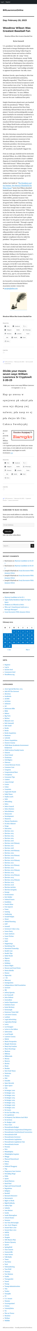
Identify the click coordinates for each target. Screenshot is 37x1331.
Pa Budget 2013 (10, 1098)
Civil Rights (8, 760)
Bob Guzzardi (9, 723)
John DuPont (9, 997)
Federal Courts (9, 899)
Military (7, 1054)
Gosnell (7, 926)
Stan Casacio (9, 1249)
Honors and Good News (13, 968)
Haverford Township (12, 948)
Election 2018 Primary (12, 850)
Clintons (7, 762)
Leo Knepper (9, 1027)
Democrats (8, 814)
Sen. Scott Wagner (11, 1225)
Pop (6, 1169)
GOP (6, 924)
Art (6, 706)
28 (9, 646)
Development (9, 816)
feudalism (8, 902)
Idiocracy (8, 980)
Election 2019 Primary (12, 855)
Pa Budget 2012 (10, 1095)
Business (8, 735)
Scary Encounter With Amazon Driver (17, 612)
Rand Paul (8, 1183)
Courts (7, 784)
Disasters (8, 819)
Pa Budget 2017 (10, 1107)
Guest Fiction (9, 936)
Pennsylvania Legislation (13, 1139)
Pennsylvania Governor (12, 1137)
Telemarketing (10, 1267)
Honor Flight (9, 965)
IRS (6, 990)
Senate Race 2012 (10, 1230)
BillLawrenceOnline (13, 10)
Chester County (10, 743)
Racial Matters (9, 1181)
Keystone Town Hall (11, 1012)
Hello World (9, 956)
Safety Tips (8, 1205)
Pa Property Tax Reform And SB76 (16, 1117)
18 (27, 639)
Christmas (8, 757)
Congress (8, 770)
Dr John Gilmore (10, 823)
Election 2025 (9, 882)
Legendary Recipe (11, 1022)
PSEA (6, 1176)
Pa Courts (8, 1110)
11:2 (12, 453)
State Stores (9, 1254)
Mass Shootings (10, 1049)
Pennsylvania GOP (11, 1134)
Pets (6, 1149)
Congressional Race (11, 772)
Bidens (7, 713)
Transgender (9, 1279)
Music (7, 1066)
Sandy (7, 1213)
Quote (7, 1178)
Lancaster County (11, 1014)
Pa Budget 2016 (10, 1105)
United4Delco (9, 1308)
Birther (7, 718)
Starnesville (9, 1252)
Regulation (8, 1188)
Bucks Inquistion (10, 733)
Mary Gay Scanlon (11, 1046)
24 (23, 642)
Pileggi (7, 1156)
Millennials (8, 1056)
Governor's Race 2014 (12, 929)
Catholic (7, 738)
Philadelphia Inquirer (12, 1154)
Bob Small (8, 726)
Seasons (7, 1220)
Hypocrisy (8, 975)
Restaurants (9, 1198)
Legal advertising (10, 1019)
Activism (7, 701)
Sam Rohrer (9, 1210)
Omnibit (7, 1081)
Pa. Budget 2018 (10, 1122)
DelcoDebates (9, 811)
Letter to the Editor (11, 1029)
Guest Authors (9, 934)
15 (14, 639)
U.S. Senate (8, 1298)
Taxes (7, 1259)
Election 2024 (9, 877)
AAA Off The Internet (12, 691)
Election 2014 (9, 836)
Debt (6, 799)
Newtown (8, 1073)
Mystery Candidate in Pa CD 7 (14, 597)
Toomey (7, 1272)
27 (5, 646)
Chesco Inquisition (11, 740)
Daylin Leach (9, 797)
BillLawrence (9, 361)
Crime (7, 787)
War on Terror (9, 1313)
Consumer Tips (10, 777)
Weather (7, 1316)
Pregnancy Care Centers (13, 1171)
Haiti (6, 941)
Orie (6, 1088)
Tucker (7, 1291)
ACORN (7, 699)
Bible (6, 711)
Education (8, 828)
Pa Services (8, 1120)
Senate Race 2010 (10, 1227)
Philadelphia (9, 1152)
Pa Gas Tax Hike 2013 (12, 1112)
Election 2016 (9, 841)
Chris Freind (9, 755)
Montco (7, 1061)
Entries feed (9, 669)
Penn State (8, 1125)
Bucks (7, 730)
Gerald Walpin (9, 916)
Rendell (7, 1193)
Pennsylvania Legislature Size (15, 1142)
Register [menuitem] (8, 2)
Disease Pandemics (11, 821)
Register (7, 665)
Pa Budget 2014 (10, 1100)
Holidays (7, 963)
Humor (7, 973)
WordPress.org (10, 674)
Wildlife (7, 1320)
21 (9, 642)
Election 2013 (9, 833)
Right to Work (9, 1201)
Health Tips (8, 953)
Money (7, 1059)
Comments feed (10, 672)
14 (9, 639)
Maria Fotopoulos (11, 1041)
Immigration (9, 983)
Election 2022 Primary (12, 870)
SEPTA (7, 1232)
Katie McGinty (9, 1007)
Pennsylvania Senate (12, 1144)
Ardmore (8, 703)
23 (18, 642)
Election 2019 (9, 853)
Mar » (28, 650)
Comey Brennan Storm (12, 765)
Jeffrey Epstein (10, 992)
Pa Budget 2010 (10, 1090)
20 (5, 642)
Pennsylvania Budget (12, 1127)
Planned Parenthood (12, 1159)
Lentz (7, 1024)
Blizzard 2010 (9, 721)
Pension (7, 1147)
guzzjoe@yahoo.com (11, 288)
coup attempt (9, 782)
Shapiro (7, 1237)
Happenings (9, 943)
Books (7, 728)
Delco (6, 804)
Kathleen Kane (10, 1005)
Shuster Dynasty (10, 1242)
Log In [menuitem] (2, 2)
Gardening (8, 914)
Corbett (7, 779)
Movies (7, 1063)
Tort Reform (9, 1274)
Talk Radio (8, 1257)
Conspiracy (8, 774)
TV (5, 1296)
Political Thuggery (11, 1166)
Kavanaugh (8, 1010)
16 (18, 639)
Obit (6, 1078)
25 (27, 642)
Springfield (8, 1247)
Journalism (8, 1000)
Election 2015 (9, 838)
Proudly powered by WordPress (23, 1327)
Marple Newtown (10, 1044)
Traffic (7, 1276)
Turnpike (8, 1294)
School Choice (9, 1218)
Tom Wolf (8, 1269)
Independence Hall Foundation (15, 985)
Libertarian (8, 1032)
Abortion (8, 694)
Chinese (7, 752)
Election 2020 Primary (12, 860)
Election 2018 (9, 848)
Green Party (9, 931)
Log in (7, 667)
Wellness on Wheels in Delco (14, 605)
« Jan (9, 650)
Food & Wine (9, 904)
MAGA (7, 1039)
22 (14, 642)
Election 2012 (9, 831)
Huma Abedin (9, 970)
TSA (6, 1289)
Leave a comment (13, 500)
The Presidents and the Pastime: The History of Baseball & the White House (17, 185)
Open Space (8, 1085)
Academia (8, 696)
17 (23, 639)
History (7, 961)
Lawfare (7, 1017)
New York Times (10, 1071)
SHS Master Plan (10, 1240)
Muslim (7, 1068)
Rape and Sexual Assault (13, 1186)
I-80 (6, 978)
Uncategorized (10, 1303)
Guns (6, 939)
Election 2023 (9, 872)
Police (7, 1164)
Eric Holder (8, 897)
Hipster (7, 958)
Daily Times (9, 794)
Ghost (7, 919)
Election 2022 (9, 868)
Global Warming (10, 921)
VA (5, 1311)
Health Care (9, 951)
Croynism (8, 789)
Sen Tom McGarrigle (12, 1223)
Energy (7, 892)
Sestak (7, 1235)
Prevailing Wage (10, 1174)
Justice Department (11, 1002)
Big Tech (7, 716)
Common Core (9, 767)
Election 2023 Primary (12, 875)
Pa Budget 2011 (10, 1093)
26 (32, 642)
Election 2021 (9, 863)
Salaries (7, 1208)
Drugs (7, 826)
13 (5, 639)
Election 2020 (9, 858)
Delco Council (9, 806)
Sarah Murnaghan (11, 1215)
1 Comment (7, 363)
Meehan (7, 1051)
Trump (7, 1284)
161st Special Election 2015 (14, 689)
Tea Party (8, 1262)
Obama (7, 1076)
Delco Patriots (9, 809)
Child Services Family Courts (14, 750)
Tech (6, 1264)
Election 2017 (9, 845)
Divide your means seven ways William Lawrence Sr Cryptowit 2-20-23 (17, 375)
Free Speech (9, 907)
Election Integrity (11, 890)
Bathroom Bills (10, 708)
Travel (7, 1281)
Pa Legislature (9, 1115)
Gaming (7, 912)
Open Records (9, 1083)
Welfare (7, 1318)
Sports (7, 1245)
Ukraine (7, 1301)
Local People (9, 1034)
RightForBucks (10, 1203)
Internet (7, 988)
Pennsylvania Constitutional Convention (18, 1132)
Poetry (7, 1161)
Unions (7, 1306)
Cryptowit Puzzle (10, 792)
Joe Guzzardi (29, 361)
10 (23, 635)
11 (27, 635)
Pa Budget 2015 (10, 1103)
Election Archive (10, 887)
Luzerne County (10, 1036)
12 (32, 635)
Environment (9, 894)
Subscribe (8, 531)
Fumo (7, 909)
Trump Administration (12, 1286)
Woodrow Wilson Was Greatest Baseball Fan (17, 29)
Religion (7, 1191)
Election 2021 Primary (12, 865)
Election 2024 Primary (12, 880)
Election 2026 (9, 885)
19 (32, 639)
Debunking (8, 801)
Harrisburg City (10, 946)
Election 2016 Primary (12, 843)
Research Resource (11, 1196)
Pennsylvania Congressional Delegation (18, 1130)
